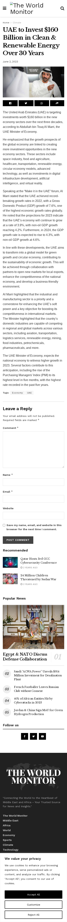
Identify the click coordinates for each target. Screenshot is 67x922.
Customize (33, 904)
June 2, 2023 (10, 61)
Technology (10, 849)
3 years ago (30, 584)
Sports (7, 839)
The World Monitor (15, 815)
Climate (17, 22)
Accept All (33, 894)
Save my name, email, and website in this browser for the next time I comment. (34, 527)
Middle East (10, 820)
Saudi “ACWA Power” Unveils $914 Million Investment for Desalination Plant (38, 675)
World (7, 830)
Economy (17, 392)
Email (8, 491)
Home (6, 22)
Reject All (33, 914)
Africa (6, 825)
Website (8, 508)
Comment (11, 428)
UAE (29, 392)
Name (8, 475)
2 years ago (30, 567)
